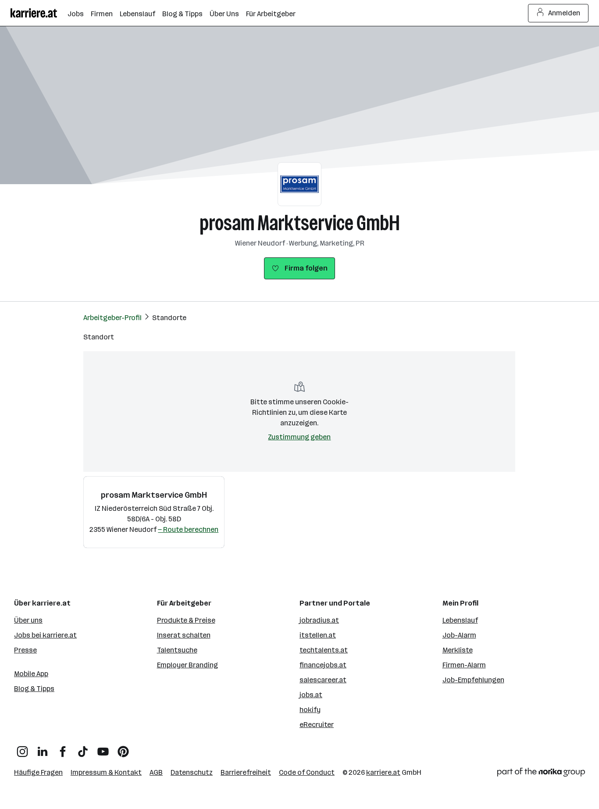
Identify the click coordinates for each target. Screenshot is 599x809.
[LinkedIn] (42, 748)
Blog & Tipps (34, 688)
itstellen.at (318, 635)
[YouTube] (103, 748)
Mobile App (31, 674)
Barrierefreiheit (246, 772)
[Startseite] (39, 13)
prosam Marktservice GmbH (300, 222)
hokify (310, 710)
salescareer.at (323, 680)
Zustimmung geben (299, 437)
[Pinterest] (123, 748)
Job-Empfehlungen (473, 680)
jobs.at (311, 695)
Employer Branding (187, 665)
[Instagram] (22, 748)
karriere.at (383, 772)
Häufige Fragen (38, 772)
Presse (25, 650)
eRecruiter (317, 724)
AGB (156, 772)
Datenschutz (192, 772)
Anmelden (564, 13)
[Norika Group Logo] (541, 774)
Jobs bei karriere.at (45, 635)
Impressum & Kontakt (106, 772)
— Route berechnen (188, 529)
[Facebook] (62, 748)
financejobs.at (323, 665)
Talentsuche (177, 650)
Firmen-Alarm (464, 665)
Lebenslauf (460, 620)
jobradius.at (319, 620)
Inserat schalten (183, 635)
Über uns (28, 620)
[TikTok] (83, 748)
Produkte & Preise (186, 620)
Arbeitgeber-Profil (112, 318)
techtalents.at (324, 650)
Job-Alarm (459, 635)
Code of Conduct (307, 772)
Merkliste (457, 650)
